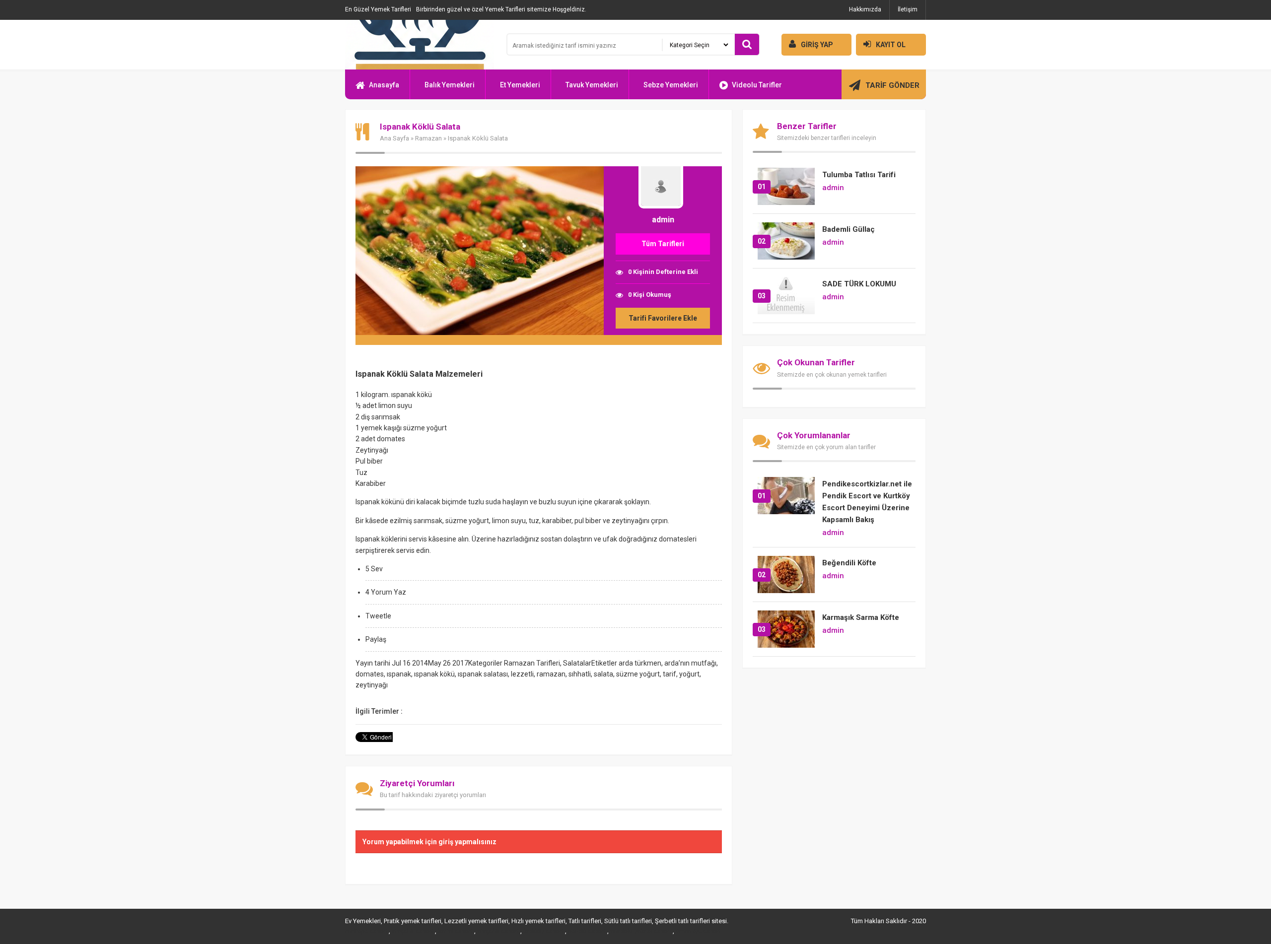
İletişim (908, 9)
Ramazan (428, 138)
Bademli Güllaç (848, 229)
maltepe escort (366, 931)
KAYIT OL (891, 45)
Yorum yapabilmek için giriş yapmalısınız (429, 842)
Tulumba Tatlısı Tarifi (859, 174)
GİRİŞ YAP (817, 45)
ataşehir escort (412, 931)
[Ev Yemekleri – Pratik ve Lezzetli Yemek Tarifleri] (419, 44)
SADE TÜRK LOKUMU (859, 283)
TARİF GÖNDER (892, 85)
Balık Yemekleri (449, 85)
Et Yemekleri (520, 85)
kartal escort (455, 931)
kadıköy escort (543, 931)
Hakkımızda (865, 9)
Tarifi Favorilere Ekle (663, 318)
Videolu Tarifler (757, 85)
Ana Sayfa (394, 138)
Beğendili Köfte (849, 562)
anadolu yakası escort (640, 931)
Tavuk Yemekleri (591, 85)
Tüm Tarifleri (662, 244)
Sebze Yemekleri (670, 85)
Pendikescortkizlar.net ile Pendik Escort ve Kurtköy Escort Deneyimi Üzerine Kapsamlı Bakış (867, 501)
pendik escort (587, 931)
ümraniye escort (698, 931)
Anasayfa (384, 85)
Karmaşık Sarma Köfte (860, 617)
